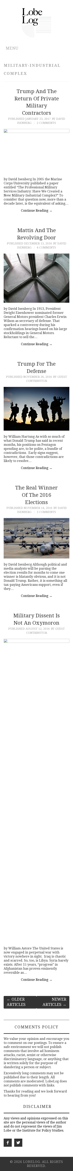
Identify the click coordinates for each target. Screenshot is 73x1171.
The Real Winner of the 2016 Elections (36, 495)
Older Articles (16, 1002)
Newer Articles (54, 1002)
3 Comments (46, 512)
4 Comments (46, 247)
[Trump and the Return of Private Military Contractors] (36, 151)
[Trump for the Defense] (36, 409)
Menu (12, 48)
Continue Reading (36, 210)
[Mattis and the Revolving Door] (36, 278)
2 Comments (46, 122)
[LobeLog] (36, 22)
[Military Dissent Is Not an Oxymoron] (36, 790)
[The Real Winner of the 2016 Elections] (36, 538)
